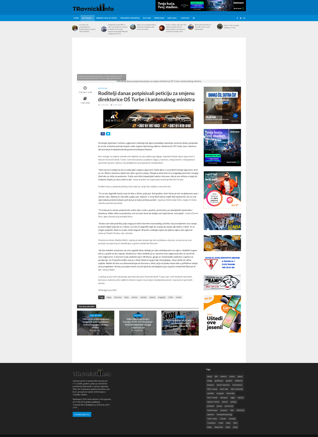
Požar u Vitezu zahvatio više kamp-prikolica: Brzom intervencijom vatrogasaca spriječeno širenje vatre (176, 28)
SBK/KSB (240, 410)
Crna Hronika (95, 315)
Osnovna (117, 297)
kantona (210, 385)
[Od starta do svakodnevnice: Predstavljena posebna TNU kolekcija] (75, 28)
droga (209, 380)
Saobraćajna (212, 410)
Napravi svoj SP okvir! (106, 18)
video (228, 423)
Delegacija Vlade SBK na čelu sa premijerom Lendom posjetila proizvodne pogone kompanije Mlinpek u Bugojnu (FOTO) (118, 29)
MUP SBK (224, 389)
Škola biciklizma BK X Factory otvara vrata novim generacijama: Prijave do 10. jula (180, 323)
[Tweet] (108, 134)
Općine (225, 402)
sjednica (210, 414)
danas (240, 376)
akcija (209, 376)
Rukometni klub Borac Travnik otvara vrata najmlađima (203, 27)
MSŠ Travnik (212, 389)
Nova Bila (230, 393)
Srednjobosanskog (224, 414)
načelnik (210, 393)
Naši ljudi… (172, 18)
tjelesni (152, 297)
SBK (232, 410)
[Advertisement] (159, 61)
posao (219, 406)
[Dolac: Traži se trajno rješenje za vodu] (220, 26)
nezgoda (220, 393)
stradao (143, 297)
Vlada (209, 427)
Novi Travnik (212, 397)
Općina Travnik (213, 402)
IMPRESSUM (159, 18)
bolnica (223, 376)
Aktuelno (86, 18)
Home (76, 18)
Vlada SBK (219, 427)
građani (229, 380)
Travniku (232, 418)
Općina (240, 397)
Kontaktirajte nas (82, 414)
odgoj (108, 297)
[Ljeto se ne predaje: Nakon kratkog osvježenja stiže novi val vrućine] (133, 27)
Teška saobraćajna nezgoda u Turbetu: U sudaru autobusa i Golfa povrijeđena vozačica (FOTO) (95, 323)
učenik (178, 297)
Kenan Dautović (223, 385)
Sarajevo (223, 410)
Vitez (235, 423)
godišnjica (219, 380)
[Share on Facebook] (103, 134)
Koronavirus (237, 385)
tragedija (161, 297)
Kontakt (185, 18)
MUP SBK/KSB (237, 389)
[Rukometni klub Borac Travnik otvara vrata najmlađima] (191, 27)
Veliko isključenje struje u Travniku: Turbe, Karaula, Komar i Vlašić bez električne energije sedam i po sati (137, 323)
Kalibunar (238, 380)
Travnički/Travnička (130, 18)
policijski (210, 406)
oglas (233, 397)
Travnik (223, 418)
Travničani (211, 423)
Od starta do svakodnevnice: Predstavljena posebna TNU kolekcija (87, 28)
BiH (216, 376)
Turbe (170, 297)
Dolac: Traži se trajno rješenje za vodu (231, 26)
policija (233, 402)
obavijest (224, 397)
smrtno (134, 297)
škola (126, 297)
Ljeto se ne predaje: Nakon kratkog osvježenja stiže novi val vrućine (146, 27)
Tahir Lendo (212, 418)
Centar (232, 376)
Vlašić (228, 427)
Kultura (147, 18)
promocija (229, 406)
